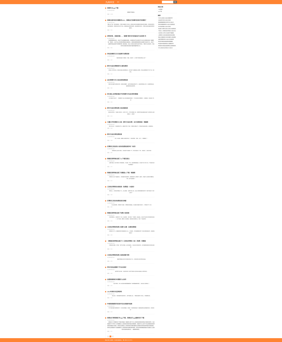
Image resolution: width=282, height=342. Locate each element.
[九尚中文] (110, 2)
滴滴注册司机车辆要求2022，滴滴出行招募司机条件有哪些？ (127, 20)
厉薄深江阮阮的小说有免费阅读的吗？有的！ (122, 146)
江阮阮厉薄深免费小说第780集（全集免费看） (122, 227)
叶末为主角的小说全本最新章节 (165, 18)
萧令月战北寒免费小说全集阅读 (117, 108)
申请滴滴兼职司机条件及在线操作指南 (119, 304)
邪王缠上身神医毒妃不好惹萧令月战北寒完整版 (122, 94)
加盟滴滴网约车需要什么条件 (116, 279)
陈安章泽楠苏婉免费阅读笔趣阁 (165, 41)
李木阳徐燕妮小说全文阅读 (164, 26)
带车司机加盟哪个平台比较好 (116, 267)
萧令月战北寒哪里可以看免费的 (117, 66)
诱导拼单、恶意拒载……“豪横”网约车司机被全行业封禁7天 (126, 36)
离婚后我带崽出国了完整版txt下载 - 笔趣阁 (121, 172)
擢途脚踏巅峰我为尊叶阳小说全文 (166, 22)
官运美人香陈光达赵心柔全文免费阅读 (167, 28)
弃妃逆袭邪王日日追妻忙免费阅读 (118, 54)
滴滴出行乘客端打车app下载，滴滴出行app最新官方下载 (125, 318)
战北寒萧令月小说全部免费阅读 (117, 80)
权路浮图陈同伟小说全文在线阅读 (166, 39)
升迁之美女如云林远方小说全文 (165, 47)
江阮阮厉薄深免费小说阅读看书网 (118, 255)
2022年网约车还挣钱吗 (114, 291)
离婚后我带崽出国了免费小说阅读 (118, 213)
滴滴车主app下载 (112, 8)
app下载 (160, 11)
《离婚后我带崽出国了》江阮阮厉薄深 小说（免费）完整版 (126, 241)
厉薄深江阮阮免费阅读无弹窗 (116, 201)
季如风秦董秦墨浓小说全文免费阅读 (166, 24)
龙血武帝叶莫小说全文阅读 (164, 20)
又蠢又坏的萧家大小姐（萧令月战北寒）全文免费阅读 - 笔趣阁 (127, 122)
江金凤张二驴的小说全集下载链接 (166, 32)
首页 (118, 2)
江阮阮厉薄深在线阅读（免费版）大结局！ (121, 187)
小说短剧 (160, 9)
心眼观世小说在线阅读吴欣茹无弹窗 (166, 35)
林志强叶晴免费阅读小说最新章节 (166, 43)
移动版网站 (118, 340)
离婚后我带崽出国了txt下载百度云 (118, 158)
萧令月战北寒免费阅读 (114, 134)
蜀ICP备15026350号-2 (127, 340)
